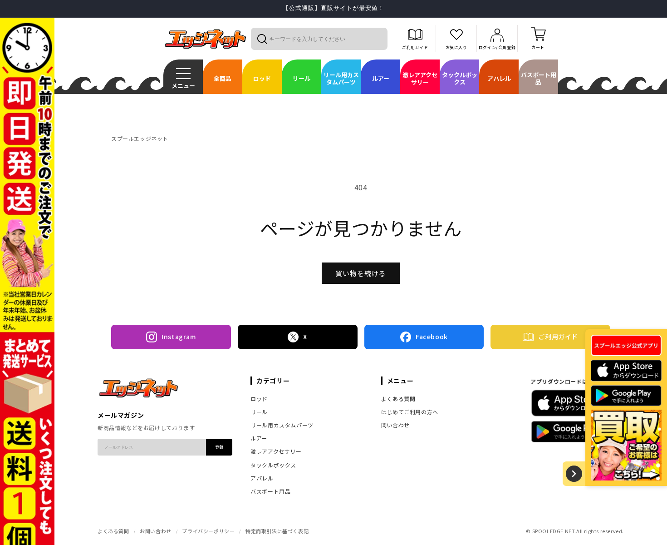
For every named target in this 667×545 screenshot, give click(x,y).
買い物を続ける (360, 273)
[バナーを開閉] (574, 474)
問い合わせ (395, 425)
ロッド (259, 398)
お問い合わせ (156, 531)
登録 (219, 447)
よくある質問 (398, 398)
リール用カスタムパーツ (282, 425)
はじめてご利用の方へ (409, 412)
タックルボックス (273, 465)
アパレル (261, 478)
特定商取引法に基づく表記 (277, 531)
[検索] (261, 38)
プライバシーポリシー (208, 531)
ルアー (258, 438)
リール (259, 412)
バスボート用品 (270, 491)
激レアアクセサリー (275, 451)
